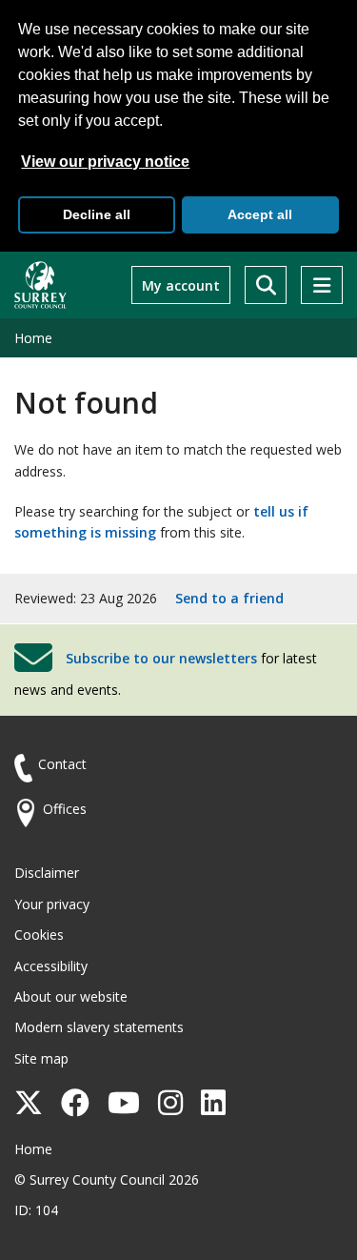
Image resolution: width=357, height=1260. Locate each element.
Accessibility (51, 966)
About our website (71, 996)
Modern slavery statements (99, 1027)
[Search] (266, 285)
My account (181, 285)
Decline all (96, 214)
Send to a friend (229, 598)
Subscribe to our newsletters (161, 658)
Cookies (39, 934)
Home (33, 338)
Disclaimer (46, 873)
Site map (41, 1058)
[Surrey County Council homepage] (40, 285)
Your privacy (51, 904)
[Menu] (322, 285)
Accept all (260, 214)
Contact (62, 764)
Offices (65, 809)
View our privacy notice (105, 161)
